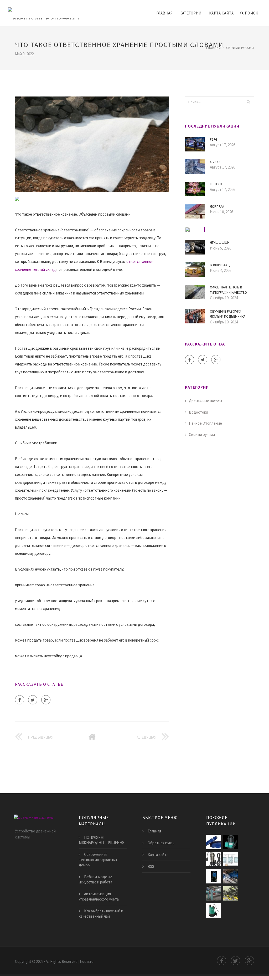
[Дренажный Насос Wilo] (213, 910)
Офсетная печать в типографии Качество (228, 290)
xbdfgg (215, 162)
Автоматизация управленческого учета (99, 896)
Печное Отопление (205, 423)
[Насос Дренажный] (213, 859)
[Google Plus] (45, 699)
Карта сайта (221, 13)
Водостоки (198, 412)
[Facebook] (19, 699)
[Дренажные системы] (43, 9)
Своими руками (240, 48)
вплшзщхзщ (220, 265)
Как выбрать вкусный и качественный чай (101, 913)
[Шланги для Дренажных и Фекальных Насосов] (213, 842)
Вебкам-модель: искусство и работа (95, 879)
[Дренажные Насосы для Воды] (230, 842)
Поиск (251, 13)
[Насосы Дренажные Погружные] (230, 893)
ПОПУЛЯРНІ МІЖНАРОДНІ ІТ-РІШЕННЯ (101, 840)
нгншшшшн (219, 242)
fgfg (213, 139)
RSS (151, 866)
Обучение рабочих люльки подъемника (227, 314)
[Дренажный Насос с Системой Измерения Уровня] (230, 859)
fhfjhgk (216, 184)
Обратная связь (161, 842)
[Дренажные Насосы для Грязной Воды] (213, 876)
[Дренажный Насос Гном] (230, 876)
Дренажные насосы (205, 400)
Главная (164, 13)
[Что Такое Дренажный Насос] (213, 893)
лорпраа (217, 206)
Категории (190, 13)
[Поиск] (248, 101)
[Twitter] (32, 699)
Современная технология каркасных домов (98, 859)
